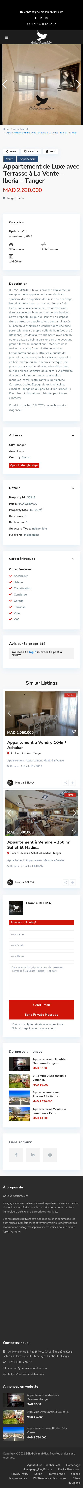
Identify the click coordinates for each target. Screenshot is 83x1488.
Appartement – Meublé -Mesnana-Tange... (50, 1061)
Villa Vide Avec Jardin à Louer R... (48, 1412)
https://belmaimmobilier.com (26, 1374)
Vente (9, 159)
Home (6, 129)
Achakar (27, 753)
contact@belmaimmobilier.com (43, 12)
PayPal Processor (69, 1469)
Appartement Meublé (39, 760)
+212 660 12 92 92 (43, 24)
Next (77, 85)
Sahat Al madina (41, 853)
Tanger (11, 198)
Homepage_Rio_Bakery (37, 1469)
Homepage (73, 1465)
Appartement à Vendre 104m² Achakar (36, 745)
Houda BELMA (38, 903)
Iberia (20, 198)
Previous (3, 85)
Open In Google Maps (24, 465)
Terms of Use (56, 1474)
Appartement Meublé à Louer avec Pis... (49, 1111)
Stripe (38, 1474)
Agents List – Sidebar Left (43, 1465)
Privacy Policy (19, 1474)
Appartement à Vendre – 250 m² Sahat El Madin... (39, 845)
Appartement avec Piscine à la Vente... (47, 1094)
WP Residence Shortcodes (49, 1478)
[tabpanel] (41, 84)
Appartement (20, 129)
